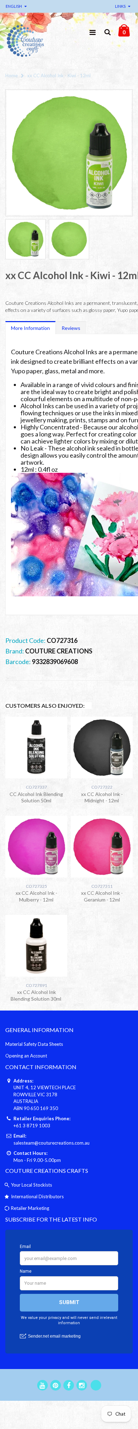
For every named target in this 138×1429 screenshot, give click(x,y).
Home (11, 75)
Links (120, 6)
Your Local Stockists (31, 1185)
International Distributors (37, 1196)
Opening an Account (26, 1056)
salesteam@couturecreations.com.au (51, 1143)
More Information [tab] (30, 328)
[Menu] (93, 32)
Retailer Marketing (30, 1208)
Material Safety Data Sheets (34, 1044)
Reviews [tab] (71, 328)
